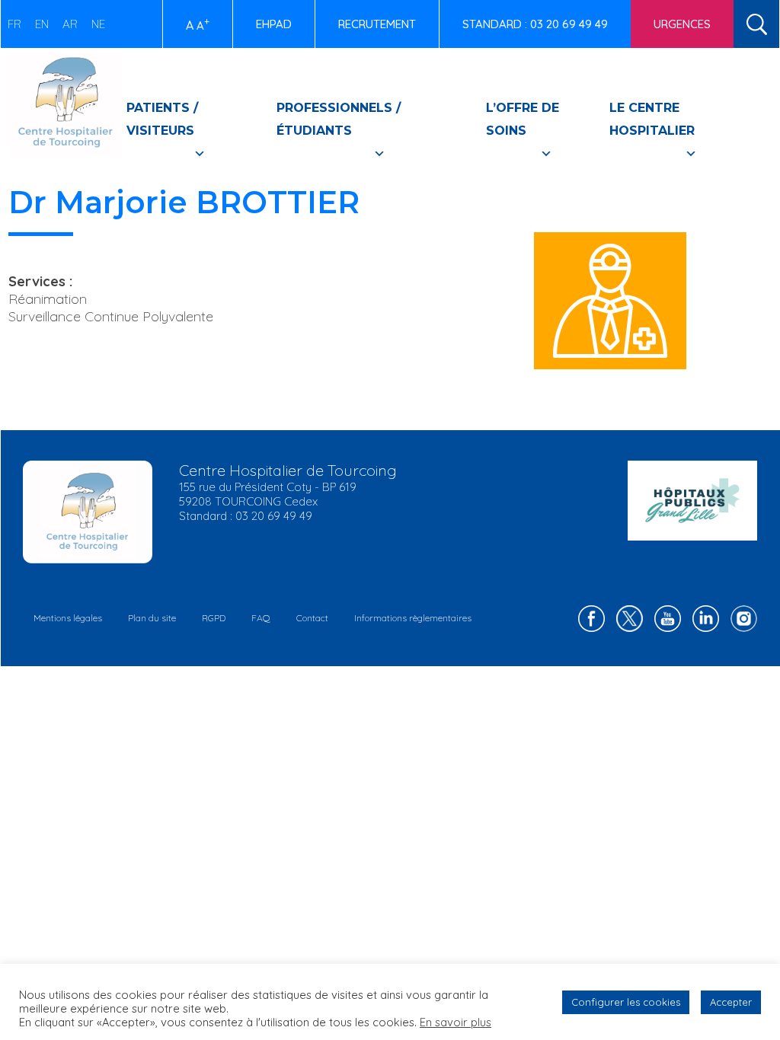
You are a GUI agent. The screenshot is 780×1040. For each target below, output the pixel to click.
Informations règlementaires (413, 618)
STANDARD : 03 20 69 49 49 (535, 24)
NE (98, 24)
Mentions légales (68, 618)
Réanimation (47, 299)
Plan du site (152, 618)
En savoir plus (455, 1022)
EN (42, 24)
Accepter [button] (731, 1002)
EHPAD (274, 24)
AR (70, 24)
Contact (312, 618)
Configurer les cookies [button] (625, 1002)
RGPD (213, 618)
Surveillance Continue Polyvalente (110, 316)
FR (14, 24)
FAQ (260, 618)
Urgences (682, 24)
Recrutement (377, 24)
